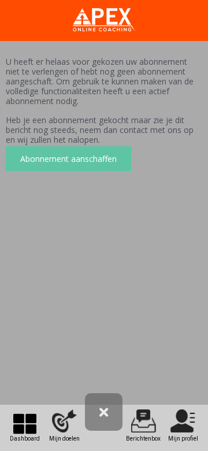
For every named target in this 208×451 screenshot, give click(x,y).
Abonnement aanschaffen (68, 158)
